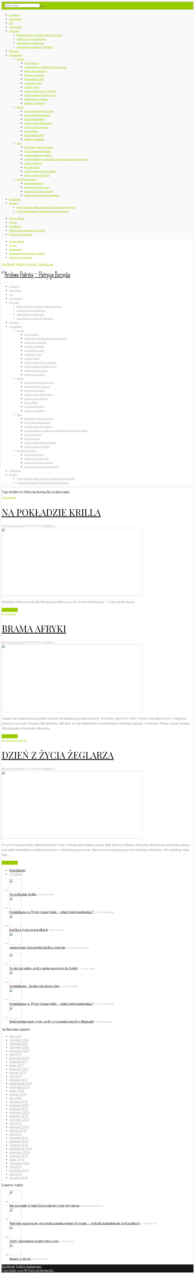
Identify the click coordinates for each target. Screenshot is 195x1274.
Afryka (20, 107)
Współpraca (15, 226)
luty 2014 (15, 1174)
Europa (20, 59)
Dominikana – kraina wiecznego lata (34, 986)
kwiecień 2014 (19, 1170)
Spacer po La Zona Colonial (38, 191)
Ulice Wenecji (31, 63)
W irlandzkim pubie (34, 79)
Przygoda (14, 31)
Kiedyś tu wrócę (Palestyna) (31, 39)
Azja (19, 143)
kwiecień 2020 (19, 1051)
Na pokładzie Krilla (34, 135)
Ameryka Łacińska (26, 179)
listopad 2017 (18, 1062)
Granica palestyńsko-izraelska (40, 171)
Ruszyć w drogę (20, 1259)
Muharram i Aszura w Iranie (38, 147)
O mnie (13, 222)
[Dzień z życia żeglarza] (72, 837)
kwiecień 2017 (19, 1069)
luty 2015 (15, 1134)
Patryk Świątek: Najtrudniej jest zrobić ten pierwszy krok (46, 207)
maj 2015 (15, 1123)
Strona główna (16, 218)
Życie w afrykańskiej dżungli (39, 111)
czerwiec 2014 (19, 1163)
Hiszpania (14, 15)
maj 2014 (15, 1167)
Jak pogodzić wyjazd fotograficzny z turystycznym (44, 1205)
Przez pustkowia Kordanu (37, 151)
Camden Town (31, 87)
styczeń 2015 (18, 1138)
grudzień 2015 (19, 1105)
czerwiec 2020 (19, 1047)
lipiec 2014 (16, 1159)
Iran (11, 23)
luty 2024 (15, 1036)
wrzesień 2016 (19, 1087)
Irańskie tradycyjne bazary (38, 155)
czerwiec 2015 (19, 1120)
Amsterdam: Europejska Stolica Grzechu (45, 67)
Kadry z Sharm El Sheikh (37, 175)
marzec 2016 (18, 1094)
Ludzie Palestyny (33, 163)
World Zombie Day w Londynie (40, 91)
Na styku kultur (32, 167)
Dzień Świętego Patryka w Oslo (40, 95)
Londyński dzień (33, 83)
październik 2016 (20, 1083)
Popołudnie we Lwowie (36, 99)
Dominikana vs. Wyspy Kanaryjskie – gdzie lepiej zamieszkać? (51, 912)
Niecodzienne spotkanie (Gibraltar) (35, 47)
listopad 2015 (18, 1109)
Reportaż (13, 51)
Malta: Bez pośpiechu (35, 71)
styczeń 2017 (18, 1080)
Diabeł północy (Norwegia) (30, 43)
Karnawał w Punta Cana (36, 187)
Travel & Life (15, 27)
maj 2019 (15, 1054)
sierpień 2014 (18, 1156)
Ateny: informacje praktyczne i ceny (34, 1241)
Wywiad (13, 203)
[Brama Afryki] (72, 711)
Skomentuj (48, 526)
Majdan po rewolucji (34, 103)
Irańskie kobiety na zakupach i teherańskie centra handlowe (55, 159)
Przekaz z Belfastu (34, 75)
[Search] (42, 6)
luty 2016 (15, 1098)
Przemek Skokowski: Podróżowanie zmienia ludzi (43, 211)
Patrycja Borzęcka (12, 526)
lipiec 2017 (16, 1065)
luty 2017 (15, 1076)
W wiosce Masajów (34, 119)
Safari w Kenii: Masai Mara (38, 123)
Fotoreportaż (15, 55)
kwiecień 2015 (19, 1127)
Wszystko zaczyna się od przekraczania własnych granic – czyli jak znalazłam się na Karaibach (74, 1223)
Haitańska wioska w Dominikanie (41, 195)
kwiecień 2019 (19, 1058)
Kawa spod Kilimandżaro (37, 115)
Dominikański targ (33, 183)
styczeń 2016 (18, 1101)
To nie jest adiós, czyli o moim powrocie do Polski (43, 968)
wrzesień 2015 (19, 1112)
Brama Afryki (31, 131)
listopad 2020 (18, 1044)
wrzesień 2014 (19, 1152)
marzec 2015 (18, 1130)
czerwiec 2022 (19, 1040)
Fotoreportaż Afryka (14, 740)
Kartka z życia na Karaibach (28, 930)
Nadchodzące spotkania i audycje (27, 230)
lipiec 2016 (16, 1091)
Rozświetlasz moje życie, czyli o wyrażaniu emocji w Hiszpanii (51, 1021)
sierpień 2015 (18, 1116)
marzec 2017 (18, 1073)
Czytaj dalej (10, 610)
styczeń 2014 (18, 1178)
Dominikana (15, 19)
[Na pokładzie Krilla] (72, 594)
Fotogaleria (15, 199)
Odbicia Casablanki (34, 139)
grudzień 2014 (19, 1141)
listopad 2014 (18, 1145)
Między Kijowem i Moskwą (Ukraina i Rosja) (39, 35)
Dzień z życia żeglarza (36, 127)
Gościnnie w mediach (20, 234)
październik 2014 (20, 1149)
